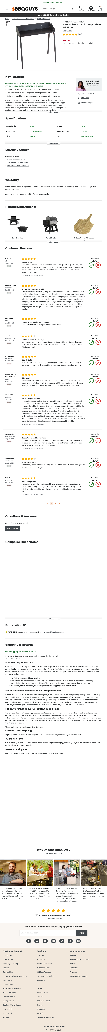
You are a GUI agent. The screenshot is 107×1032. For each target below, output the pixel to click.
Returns (6, 968)
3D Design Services (44, 964)
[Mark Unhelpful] (98, 265)
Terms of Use (8, 972)
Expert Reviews (9, 997)
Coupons (40, 1005)
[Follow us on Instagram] (53, 941)
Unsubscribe (8, 984)
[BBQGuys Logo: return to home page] (25, 9)
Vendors (73, 972)
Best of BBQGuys (9, 992)
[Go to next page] (59, 503)
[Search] (72, 9)
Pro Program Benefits (45, 976)
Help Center (7, 980)
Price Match (41, 959)
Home (7, 19)
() (80, 34)
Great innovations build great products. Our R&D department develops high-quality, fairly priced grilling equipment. (93, 893)
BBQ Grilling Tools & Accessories (23, 19)
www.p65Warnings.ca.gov (54, 632)
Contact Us (7, 955)
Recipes (6, 1017)
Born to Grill (7, 1013)
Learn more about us (52, 853)
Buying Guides (8, 1001)
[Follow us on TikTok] (70, 941)
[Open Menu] (6, 9)
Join (81, 933)
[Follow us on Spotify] (78, 941)
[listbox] (8, 24)
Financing (40, 955)
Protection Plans (43, 968)
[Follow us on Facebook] (28, 941)
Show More (53, 112)
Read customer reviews (52, 918)
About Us (73, 955)
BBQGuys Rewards (44, 972)
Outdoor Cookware (43, 19)
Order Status (8, 959)
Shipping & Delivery (10, 964)
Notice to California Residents (15, 976)
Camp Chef (67, 31)
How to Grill (7, 1009)
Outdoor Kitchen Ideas (12, 1005)
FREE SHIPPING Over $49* (53, 3)
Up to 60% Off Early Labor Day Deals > (53, 15)
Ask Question (12, 528)
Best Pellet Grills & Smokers (18, 166)
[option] (8, 25)
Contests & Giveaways (45, 1017)
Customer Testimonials (79, 976)
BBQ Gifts (40, 1013)
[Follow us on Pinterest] (61, 941)
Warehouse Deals (43, 1001)
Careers (73, 964)
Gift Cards (41, 1009)
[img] (36, 46)
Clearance (40, 997)
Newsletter (41, 980)
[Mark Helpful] (91, 265)
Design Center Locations (79, 959)
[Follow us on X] (36, 941)
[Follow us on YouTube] (45, 941)
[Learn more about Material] (14, 126)
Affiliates (74, 968)
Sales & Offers (42, 992)
